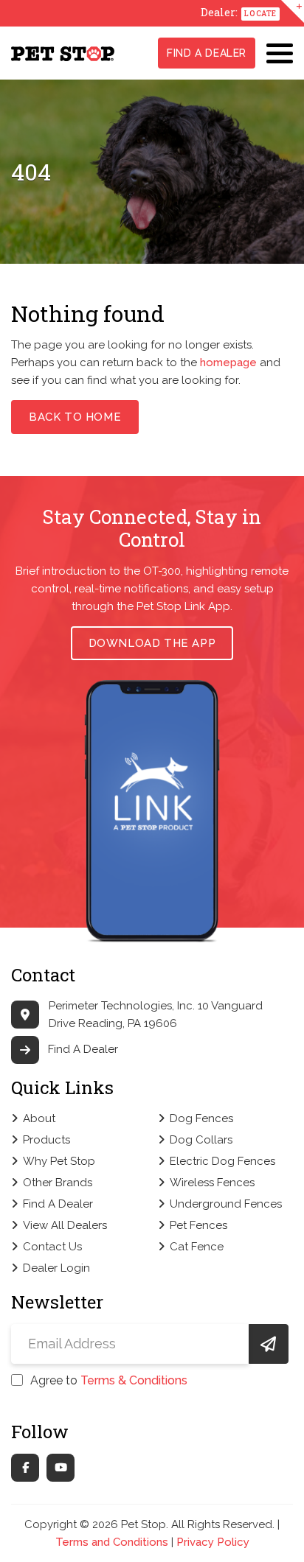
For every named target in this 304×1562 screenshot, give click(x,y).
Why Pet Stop (59, 1161)
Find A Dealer (206, 53)
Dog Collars (201, 1139)
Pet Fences (198, 1225)
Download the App (152, 643)
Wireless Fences (212, 1182)
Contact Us (52, 1246)
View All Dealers (65, 1225)
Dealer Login (56, 1268)
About (39, 1118)
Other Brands (57, 1182)
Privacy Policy (212, 1542)
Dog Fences (201, 1118)
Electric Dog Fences (222, 1161)
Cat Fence (197, 1246)
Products (46, 1139)
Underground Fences (226, 1204)
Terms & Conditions (133, 1380)
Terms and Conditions (111, 1542)
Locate (260, 13)
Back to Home (75, 417)
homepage (228, 362)
